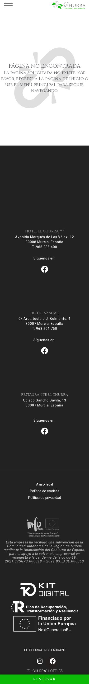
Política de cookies (44, 491)
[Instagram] (38, 663)
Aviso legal (44, 484)
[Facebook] (51, 663)
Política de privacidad (44, 497)
